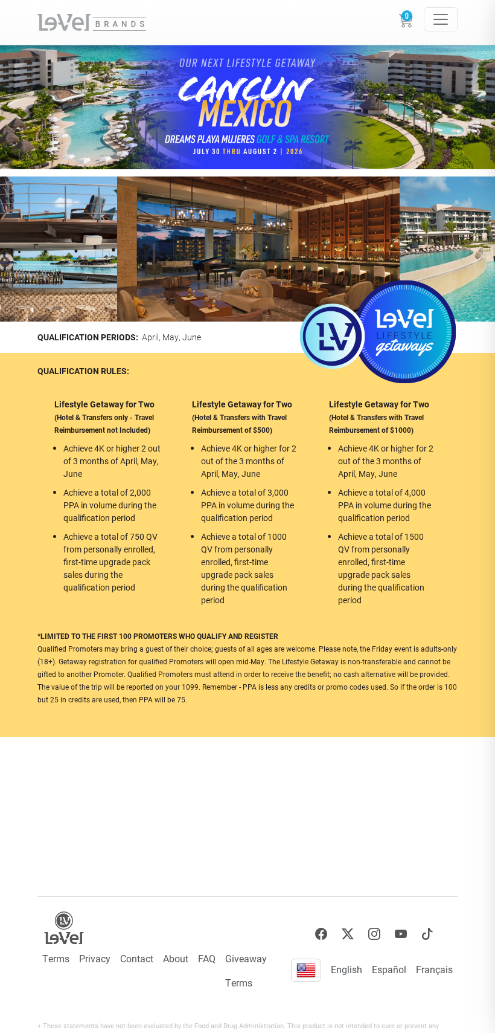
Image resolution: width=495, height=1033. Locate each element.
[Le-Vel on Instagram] (374, 934)
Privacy (94, 958)
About (175, 958)
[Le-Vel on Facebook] (321, 934)
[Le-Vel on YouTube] (400, 934)
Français (434, 969)
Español (389, 969)
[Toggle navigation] (441, 19)
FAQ (207, 958)
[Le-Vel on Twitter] (347, 934)
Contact (136, 958)
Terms (55, 958)
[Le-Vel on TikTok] (427, 934)
